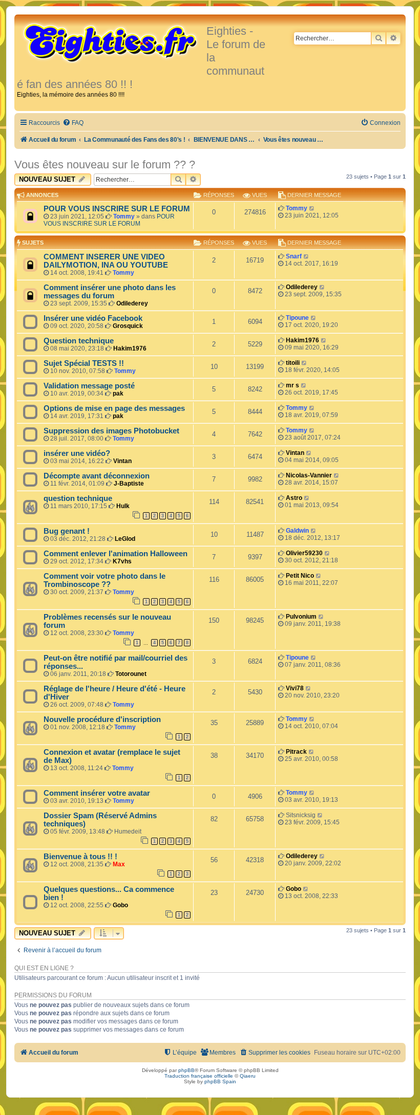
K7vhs (122, 561)
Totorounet (130, 673)
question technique (78, 498)
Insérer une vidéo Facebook (93, 318)
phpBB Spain (220, 1081)
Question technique (79, 341)
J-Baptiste (129, 483)
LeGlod (125, 538)
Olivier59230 (304, 553)
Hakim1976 (129, 348)
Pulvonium (301, 616)
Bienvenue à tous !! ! (80, 856)
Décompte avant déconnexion (97, 476)
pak (118, 393)
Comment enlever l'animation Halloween (115, 554)
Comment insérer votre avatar (97, 793)
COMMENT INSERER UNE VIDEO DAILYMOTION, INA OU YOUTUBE (106, 261)
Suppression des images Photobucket (111, 431)
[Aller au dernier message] (312, 208)
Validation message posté (89, 386)
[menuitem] (72, 123)
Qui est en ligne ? (44, 968)
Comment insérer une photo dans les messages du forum (110, 291)
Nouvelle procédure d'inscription (102, 719)
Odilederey (132, 303)
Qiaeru (248, 1076)
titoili (293, 362)
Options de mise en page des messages (114, 408)
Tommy (124, 216)
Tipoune (297, 317)
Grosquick (128, 326)
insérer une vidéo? (77, 453)
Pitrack (296, 751)
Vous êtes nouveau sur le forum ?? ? (104, 164)
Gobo (120, 905)
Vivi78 (295, 688)
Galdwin (297, 530)
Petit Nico (300, 575)
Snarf (294, 256)
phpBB (186, 1070)
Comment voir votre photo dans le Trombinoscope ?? (104, 580)
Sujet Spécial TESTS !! (84, 363)
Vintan (122, 461)
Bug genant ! (67, 531)
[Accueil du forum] (111, 42)
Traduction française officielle (198, 1076)
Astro (294, 497)
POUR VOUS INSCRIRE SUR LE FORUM (117, 209)
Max (119, 864)
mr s (292, 385)
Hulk (123, 506)
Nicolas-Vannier (309, 475)
